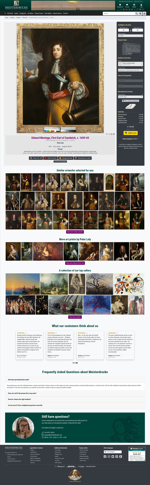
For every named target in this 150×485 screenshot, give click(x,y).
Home (6, 17)
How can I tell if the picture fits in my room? (22, 393)
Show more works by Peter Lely (75, 263)
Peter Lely (24, 17)
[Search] (137, 13)
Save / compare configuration (131, 100)
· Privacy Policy (33, 456)
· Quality (56, 456)
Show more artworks (75, 317)
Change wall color (66, 158)
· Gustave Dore (82, 460)
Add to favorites (52, 158)
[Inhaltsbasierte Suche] (140, 13)
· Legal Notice (33, 452)
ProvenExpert (118, 355)
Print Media (48, 13)
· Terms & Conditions (35, 454)
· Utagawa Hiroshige (84, 458)
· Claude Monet (82, 452)
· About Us (32, 462)
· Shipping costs (58, 454)
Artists (16, 13)
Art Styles (30, 13)
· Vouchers (56, 460)
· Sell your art (57, 452)
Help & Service (57, 13)
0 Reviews (63, 161)
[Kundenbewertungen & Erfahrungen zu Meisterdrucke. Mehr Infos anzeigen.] (136, 454)
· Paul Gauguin (82, 454)
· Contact (32, 450)
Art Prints (10, 13)
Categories (23, 13)
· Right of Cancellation (35, 458)
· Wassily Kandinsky (83, 456)
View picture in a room (84, 158)
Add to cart (131, 133)
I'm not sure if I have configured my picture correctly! (25, 405)
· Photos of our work (59, 458)
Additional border (122, 33)
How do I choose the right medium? (19, 399)
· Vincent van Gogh (83, 450)
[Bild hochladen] (144, 13)
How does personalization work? (18, 380)
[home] (5, 13)
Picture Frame (39, 13)
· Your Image (57, 450)
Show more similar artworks (75, 232)
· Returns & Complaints (35, 460)
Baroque (18, 17)
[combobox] (130, 35)
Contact (65, 13)
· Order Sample (57, 462)
